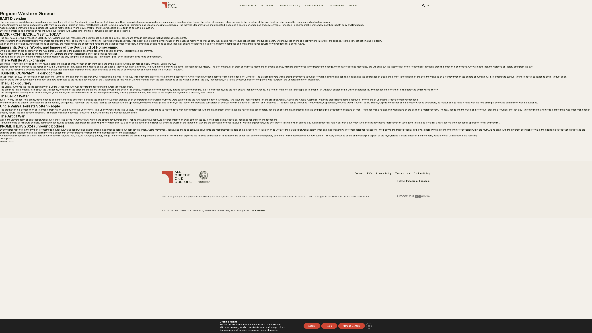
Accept (311, 326)
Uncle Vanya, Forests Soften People (30, 106)
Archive (353, 5)
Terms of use (402, 173)
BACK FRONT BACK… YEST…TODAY (30, 34)
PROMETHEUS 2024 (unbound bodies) (32, 126)
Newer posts (7, 141)
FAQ (369, 173)
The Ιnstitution (336, 5)
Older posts (6, 138)
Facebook (424, 180)
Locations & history (289, 5)
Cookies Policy (422, 173)
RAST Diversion (13, 18)
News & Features (314, 5)
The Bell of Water (14, 96)
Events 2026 (246, 5)
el (428, 5)
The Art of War (12, 116)
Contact (359, 173)
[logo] (169, 5)
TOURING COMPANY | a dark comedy (31, 73)
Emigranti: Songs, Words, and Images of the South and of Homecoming (59, 47)
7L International (257, 210)
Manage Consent (351, 326)
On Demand (267, 5)
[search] (423, 5)
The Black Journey (15, 83)
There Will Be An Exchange (22, 60)
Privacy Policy (383, 173)
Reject (329, 326)
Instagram (412, 180)
